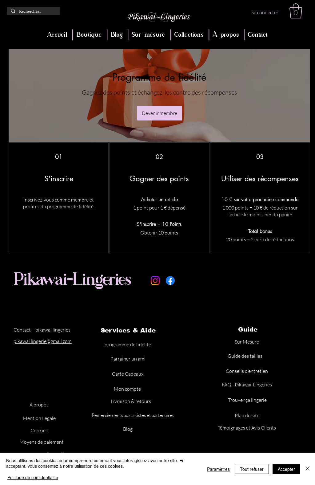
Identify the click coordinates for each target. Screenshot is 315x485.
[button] (295, 10)
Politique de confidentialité (32, 477)
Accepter (286, 469)
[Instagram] (155, 281)
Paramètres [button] (218, 469)
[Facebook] (170, 281)
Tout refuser (252, 469)
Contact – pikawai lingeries (42, 330)
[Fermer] (307, 469)
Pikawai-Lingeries (73, 278)
